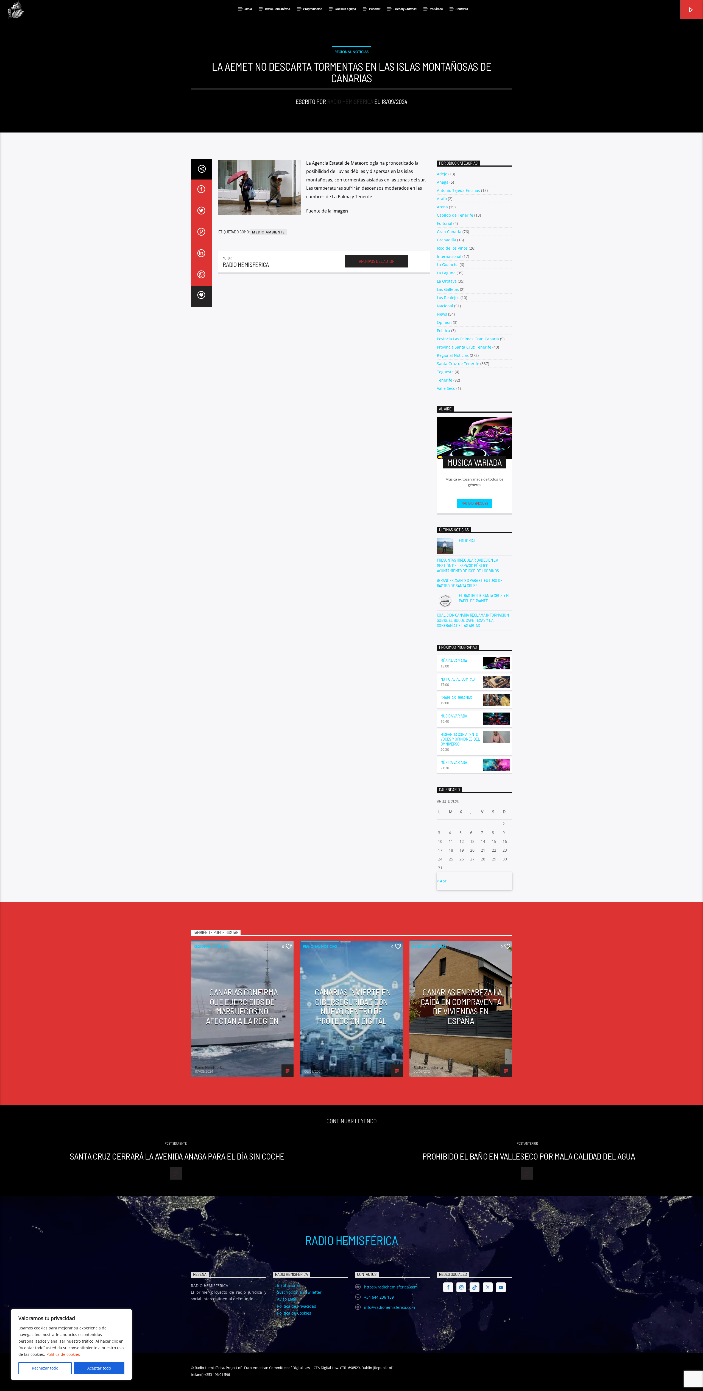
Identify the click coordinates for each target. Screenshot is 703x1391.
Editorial (444, 223)
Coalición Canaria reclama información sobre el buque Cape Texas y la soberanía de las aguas (473, 620)
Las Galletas (448, 289)
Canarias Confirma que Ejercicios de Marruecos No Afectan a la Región (242, 1006)
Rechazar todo (45, 1368)
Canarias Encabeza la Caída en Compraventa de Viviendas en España (461, 1006)
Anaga (442, 182)
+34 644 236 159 (379, 1297)
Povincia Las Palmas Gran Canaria (468, 338)
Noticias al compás (457, 678)
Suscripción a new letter (299, 1292)
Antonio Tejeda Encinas (458, 190)
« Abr (442, 881)
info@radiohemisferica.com (389, 1307)
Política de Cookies (294, 1313)
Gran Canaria (449, 231)
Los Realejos (448, 297)
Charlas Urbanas (456, 697)
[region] (71, 1344)
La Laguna (446, 272)
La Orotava (447, 281)
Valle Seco (446, 388)
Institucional (288, 1285)
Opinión (444, 322)
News (442, 314)
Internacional (449, 256)
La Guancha (448, 264)
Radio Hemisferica (350, 101)
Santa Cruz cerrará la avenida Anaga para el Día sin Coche (177, 1156)
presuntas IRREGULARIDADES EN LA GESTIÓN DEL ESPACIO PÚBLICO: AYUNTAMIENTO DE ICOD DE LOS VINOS (468, 565)
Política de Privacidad (296, 1306)
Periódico (436, 9)
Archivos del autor (376, 261)
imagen (340, 211)
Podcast (374, 9)
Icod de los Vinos (452, 248)
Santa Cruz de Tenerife (458, 363)
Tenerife (444, 380)
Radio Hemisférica (277, 9)
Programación (312, 9)
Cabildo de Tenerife (455, 215)
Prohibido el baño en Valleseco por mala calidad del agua (528, 1156)
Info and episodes (474, 503)
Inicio (248, 9)
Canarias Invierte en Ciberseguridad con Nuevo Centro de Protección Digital (353, 1006)
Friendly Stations (405, 9)
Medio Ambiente (268, 232)
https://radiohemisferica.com (391, 1287)
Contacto (462, 9)
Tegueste (445, 371)
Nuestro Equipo (345, 9)
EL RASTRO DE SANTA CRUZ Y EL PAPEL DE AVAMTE (484, 598)
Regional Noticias (351, 51)
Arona (442, 206)
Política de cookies (63, 1354)
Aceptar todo (99, 1368)
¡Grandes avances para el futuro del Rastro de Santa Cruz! (471, 583)
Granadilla (446, 239)
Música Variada (453, 660)
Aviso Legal (287, 1299)
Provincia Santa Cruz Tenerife (464, 347)
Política (443, 330)
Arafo (442, 198)
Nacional (445, 305)
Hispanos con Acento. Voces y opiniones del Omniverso (460, 739)
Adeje (442, 173)
